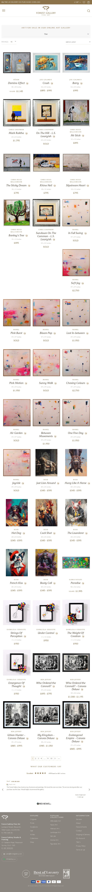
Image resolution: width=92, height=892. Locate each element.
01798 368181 (7, 833)
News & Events (81, 827)
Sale (31, 831)
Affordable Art (55, 821)
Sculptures (34, 827)
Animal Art (54, 840)
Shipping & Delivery (83, 835)
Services (79, 819)
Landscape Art (55, 833)
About (78, 823)
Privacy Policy (80, 846)
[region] (46, 789)
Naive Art (53, 825)
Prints (32, 823)
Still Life (53, 836)
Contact (79, 831)
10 (51, 759)
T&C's (78, 842)
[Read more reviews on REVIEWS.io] (44, 804)
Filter (46, 34)
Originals (33, 819)
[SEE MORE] (17, 50)
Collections (34, 839)
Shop (32, 842)
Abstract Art (54, 829)
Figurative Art (55, 844)
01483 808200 (7, 848)
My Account (80, 839)
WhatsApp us (10, 859)
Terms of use (80, 850)
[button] (27, 83)
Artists (32, 835)
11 (55, 759)
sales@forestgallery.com (14, 854)
